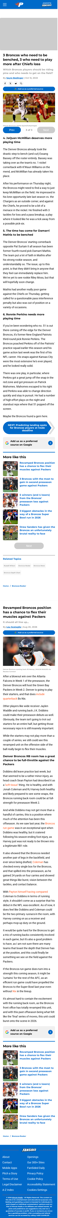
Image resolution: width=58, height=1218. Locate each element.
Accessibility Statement (41, 1184)
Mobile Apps (9, 1167)
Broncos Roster (24, 566)
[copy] (21, 83)
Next (46, 130)
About (6, 1156)
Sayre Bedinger (14, 78)
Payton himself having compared (28, 891)
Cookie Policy (35, 1178)
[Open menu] (5, 4)
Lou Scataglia (13, 627)
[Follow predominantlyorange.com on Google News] (50, 443)
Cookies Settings (37, 1189)
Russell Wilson (9, 566)
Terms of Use (10, 1178)
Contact (7, 1162)
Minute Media (17, 1198)
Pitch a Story (9, 1173)
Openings (32, 1156)
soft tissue (11, 784)
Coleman (38, 862)
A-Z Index (8, 1189)
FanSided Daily (36, 1167)
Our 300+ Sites (35, 1162)
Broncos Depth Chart (12, 573)
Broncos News (39, 566)
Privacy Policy (35, 1173)
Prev (12, 130)
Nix (14, 991)
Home (6, 586)
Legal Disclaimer (12, 1184)
